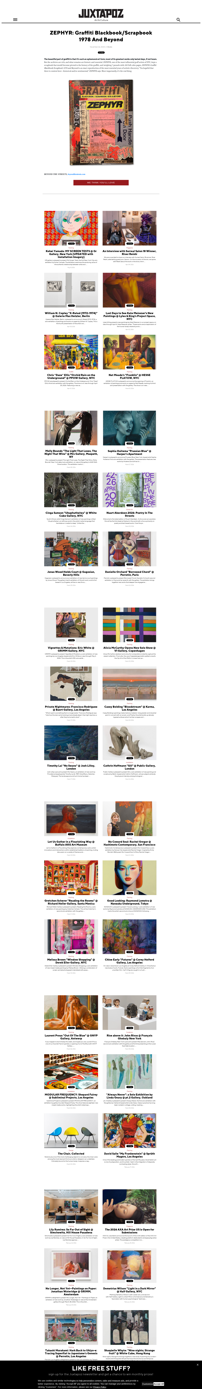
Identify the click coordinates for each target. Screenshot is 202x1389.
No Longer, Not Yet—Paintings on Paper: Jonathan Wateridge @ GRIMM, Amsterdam (71, 1291)
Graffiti (71, 372)
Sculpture (129, 1032)
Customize (147, 1384)
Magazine (129, 248)
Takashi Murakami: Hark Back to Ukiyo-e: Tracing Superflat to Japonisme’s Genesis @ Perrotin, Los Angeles (71, 1353)
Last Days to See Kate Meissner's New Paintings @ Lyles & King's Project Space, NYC (129, 316)
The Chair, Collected (71, 1154)
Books (110, 47)
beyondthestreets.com (76, 174)
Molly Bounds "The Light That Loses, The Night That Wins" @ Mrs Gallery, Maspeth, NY (71, 454)
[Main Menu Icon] (15, 20)
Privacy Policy (99, 1387)
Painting (71, 248)
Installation (129, 762)
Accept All (159, 1384)
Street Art (129, 509)
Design (71, 1150)
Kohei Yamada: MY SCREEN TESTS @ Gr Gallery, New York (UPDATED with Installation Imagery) (71, 254)
